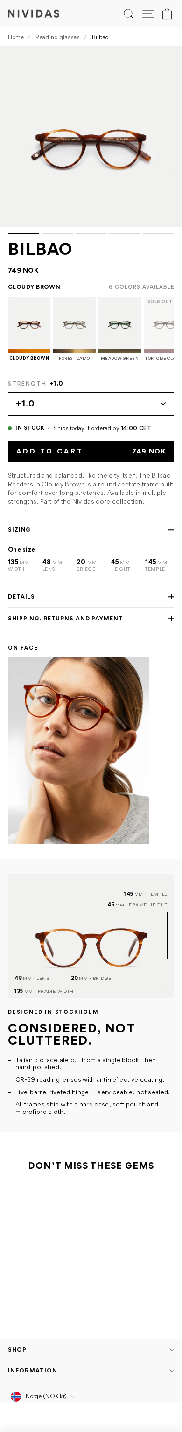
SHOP (17, 1349)
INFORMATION (32, 1370)
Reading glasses (57, 36)
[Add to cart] (75, 1277)
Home (16, 36)
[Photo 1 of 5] (91, 136)
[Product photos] (91, 140)
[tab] (23, 233)
